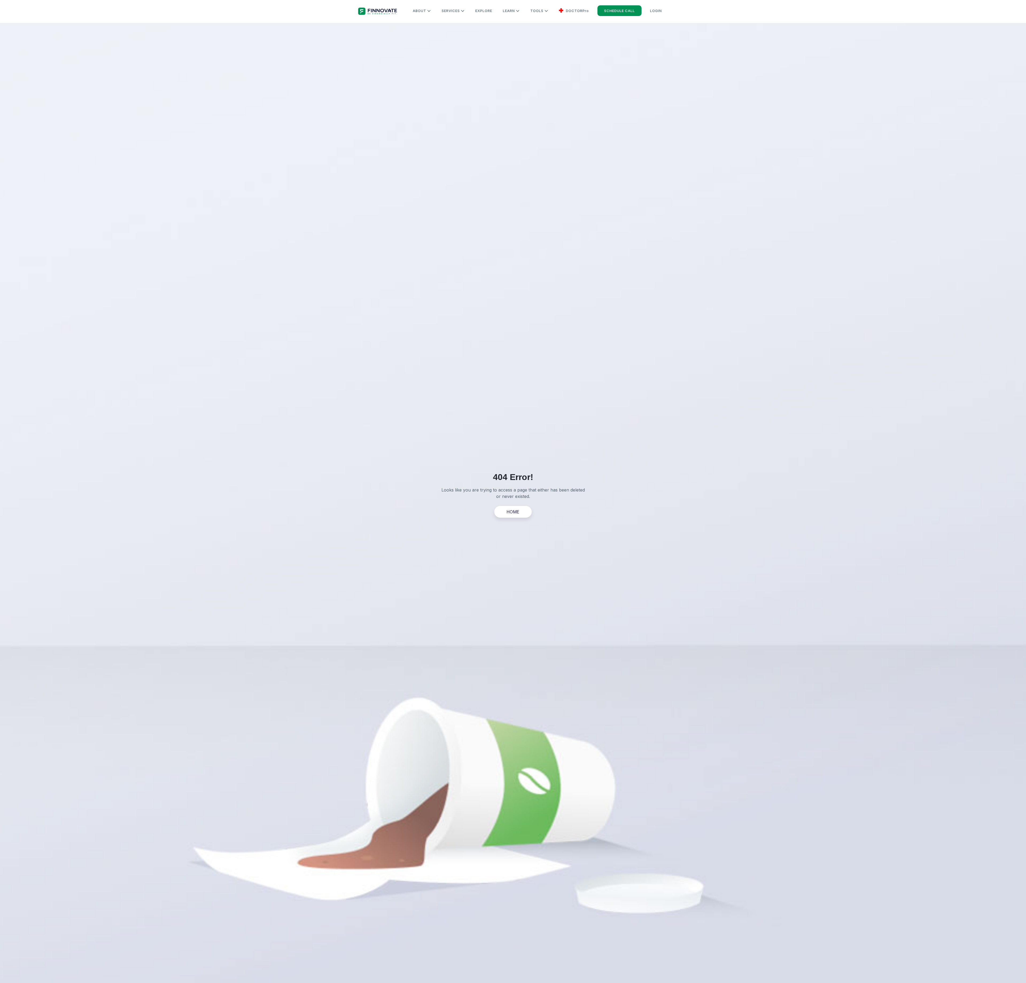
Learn (509, 11)
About (420, 11)
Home (513, 511)
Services (451, 11)
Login (656, 11)
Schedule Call (619, 11)
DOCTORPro (577, 11)
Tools (537, 11)
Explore (483, 11)
